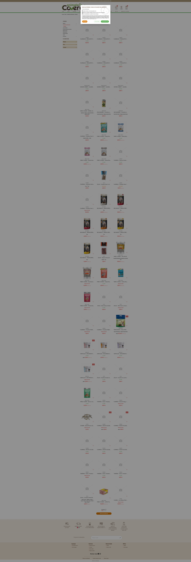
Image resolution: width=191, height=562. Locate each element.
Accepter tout (105, 21)
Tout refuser (97, 21)
